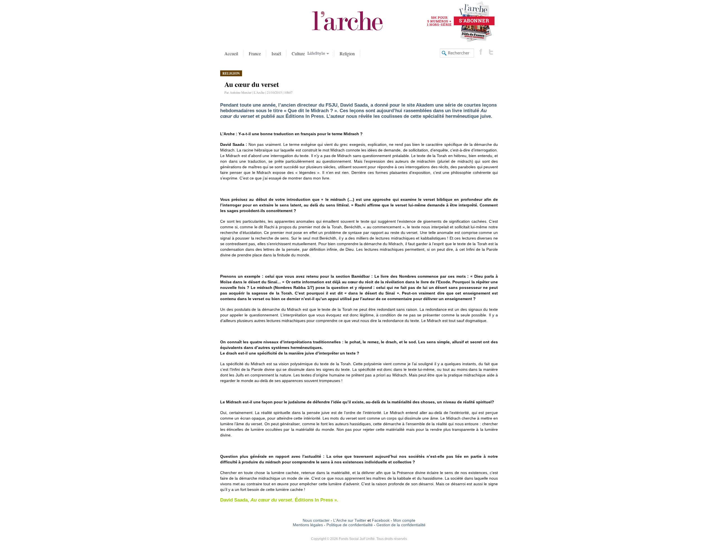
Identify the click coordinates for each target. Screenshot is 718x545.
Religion (347, 53)
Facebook (380, 520)
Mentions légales (308, 525)
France (255, 53)
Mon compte (404, 520)
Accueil (231, 53)
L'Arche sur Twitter (349, 520)
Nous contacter (316, 520)
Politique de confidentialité (349, 525)
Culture (299, 53)
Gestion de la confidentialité (400, 525)
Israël (276, 53)
